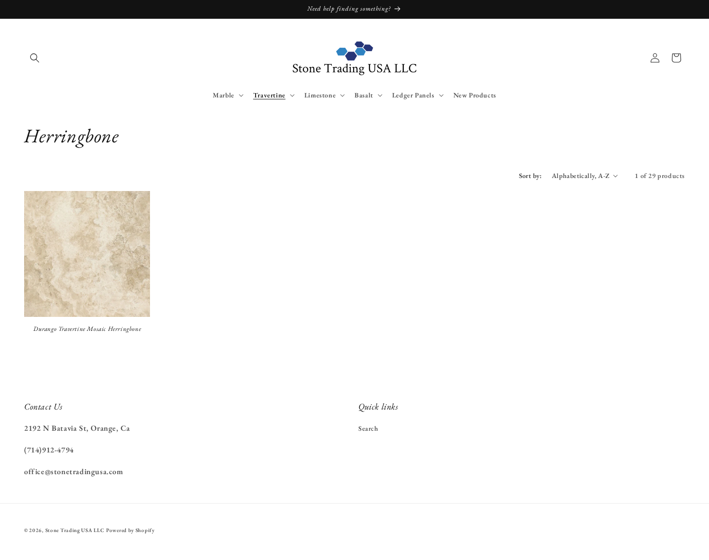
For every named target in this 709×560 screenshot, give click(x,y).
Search (368, 428)
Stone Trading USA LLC (75, 530)
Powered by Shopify (130, 530)
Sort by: (530, 175)
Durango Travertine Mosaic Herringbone (87, 329)
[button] (34, 57)
